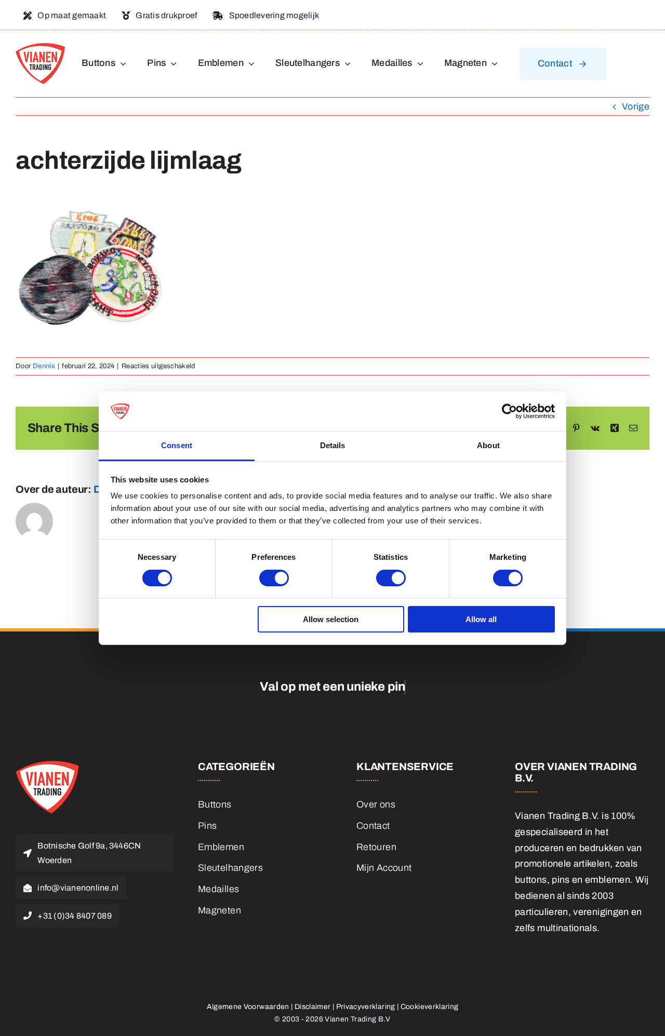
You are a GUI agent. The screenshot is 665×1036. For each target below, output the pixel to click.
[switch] (274, 578)
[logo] (40, 48)
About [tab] (488, 445)
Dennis (44, 366)
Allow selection (330, 619)
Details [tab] (332, 445)
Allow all (481, 619)
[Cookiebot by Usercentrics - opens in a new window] (509, 411)
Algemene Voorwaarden (248, 1007)
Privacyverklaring (365, 1007)
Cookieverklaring (430, 1007)
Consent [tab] (176, 445)
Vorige (635, 106)
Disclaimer (313, 1007)
